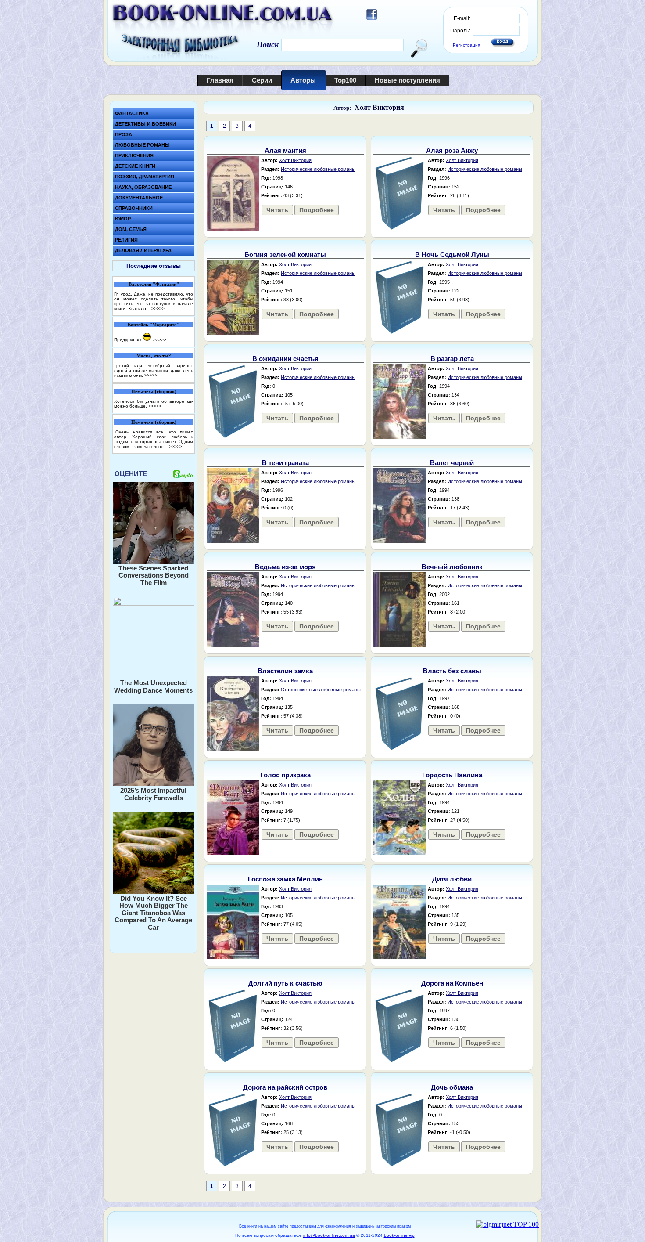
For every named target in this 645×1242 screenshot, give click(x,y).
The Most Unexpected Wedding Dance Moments (153, 686)
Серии (262, 80)
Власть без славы (452, 671)
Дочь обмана (452, 1087)
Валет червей (452, 462)
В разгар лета (452, 358)
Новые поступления (407, 80)
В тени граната (285, 462)
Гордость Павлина (452, 775)
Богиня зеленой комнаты (285, 254)
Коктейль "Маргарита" (153, 324)
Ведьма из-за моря (285, 566)
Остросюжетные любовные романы (321, 689)
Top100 (345, 80)
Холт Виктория (379, 107)
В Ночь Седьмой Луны (452, 254)
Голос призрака (285, 775)
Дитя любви (452, 879)
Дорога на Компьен (452, 983)
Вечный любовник (452, 566)
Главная (220, 80)
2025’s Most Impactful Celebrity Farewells (153, 794)
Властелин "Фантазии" (154, 284)
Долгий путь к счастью (285, 983)
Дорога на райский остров (285, 1087)
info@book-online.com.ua (329, 1235)
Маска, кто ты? (153, 355)
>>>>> (158, 308)
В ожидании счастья (285, 358)
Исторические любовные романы (318, 169)
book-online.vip (399, 1235)
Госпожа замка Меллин (285, 879)
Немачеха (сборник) (153, 391)
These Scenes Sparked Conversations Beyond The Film (153, 575)
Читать (277, 209)
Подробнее (316, 209)
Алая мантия (285, 150)
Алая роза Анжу (452, 150)
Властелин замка (285, 671)
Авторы (303, 80)
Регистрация (466, 45)
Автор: (342, 108)
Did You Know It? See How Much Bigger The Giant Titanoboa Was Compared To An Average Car (153, 913)
